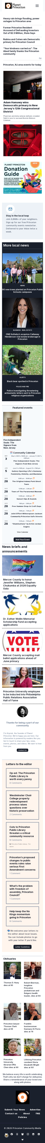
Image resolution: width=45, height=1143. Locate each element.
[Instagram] (28, 1134)
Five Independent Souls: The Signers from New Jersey (12, 444)
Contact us (11, 1113)
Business (17, 330)
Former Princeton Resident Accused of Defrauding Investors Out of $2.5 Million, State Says (21, 30)
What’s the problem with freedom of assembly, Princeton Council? (21, 891)
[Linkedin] (33, 1134)
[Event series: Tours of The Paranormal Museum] (33, 489)
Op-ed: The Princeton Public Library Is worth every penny (22, 776)
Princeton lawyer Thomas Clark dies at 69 (12, 1026)
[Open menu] (37, 5)
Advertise (35, 1109)
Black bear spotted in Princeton (22, 381)
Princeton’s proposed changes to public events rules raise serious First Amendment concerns (23, 863)
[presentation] (22, 85)
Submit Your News (14, 1109)
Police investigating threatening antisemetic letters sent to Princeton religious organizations (22, 393)
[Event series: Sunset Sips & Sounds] (33, 496)
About (26, 1113)
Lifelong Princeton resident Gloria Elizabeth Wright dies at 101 (32, 1063)
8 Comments (16, 783)
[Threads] (17, 1134)
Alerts (23, 377)
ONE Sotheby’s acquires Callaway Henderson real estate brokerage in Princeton (22, 336)
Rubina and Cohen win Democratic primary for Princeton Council (21, 40)
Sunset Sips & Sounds (26, 499)
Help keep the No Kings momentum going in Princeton (20, 914)
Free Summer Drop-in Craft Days (26, 506)
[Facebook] (12, 1134)
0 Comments (16, 840)
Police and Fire (22, 387)
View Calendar (22, 532)
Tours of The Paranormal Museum (27, 492)
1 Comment (15, 873)
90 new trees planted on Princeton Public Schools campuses (22, 290)
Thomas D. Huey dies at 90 (11, 983)
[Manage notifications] (6, 1136)
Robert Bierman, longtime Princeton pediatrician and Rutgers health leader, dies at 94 (32, 989)
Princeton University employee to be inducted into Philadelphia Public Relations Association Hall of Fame (21, 696)
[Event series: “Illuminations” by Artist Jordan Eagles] (33, 521)
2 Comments (16, 814)
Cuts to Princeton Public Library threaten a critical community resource (22, 832)
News (22, 285)
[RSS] (38, 1134)
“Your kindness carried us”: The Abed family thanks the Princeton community (21, 51)
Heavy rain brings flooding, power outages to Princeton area (21, 20)
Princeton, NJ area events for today (22, 65)
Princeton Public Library (19, 844)
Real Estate (27, 330)
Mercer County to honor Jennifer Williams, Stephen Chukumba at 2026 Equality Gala (19, 584)
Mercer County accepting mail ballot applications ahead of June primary (21, 658)
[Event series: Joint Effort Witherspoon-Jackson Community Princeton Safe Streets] (33, 511)
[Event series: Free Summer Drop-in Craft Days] (33, 503)
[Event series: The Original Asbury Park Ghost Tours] (33, 478)
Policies (22, 1117)
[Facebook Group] (22, 1134)
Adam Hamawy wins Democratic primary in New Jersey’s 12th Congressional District (21, 107)
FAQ (38, 1113)
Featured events (22, 407)
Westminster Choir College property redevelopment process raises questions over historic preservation (22, 803)
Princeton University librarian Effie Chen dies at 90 (11, 1063)
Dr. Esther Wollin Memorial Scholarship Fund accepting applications (19, 621)
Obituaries (9, 958)
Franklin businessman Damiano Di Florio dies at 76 (32, 1028)
